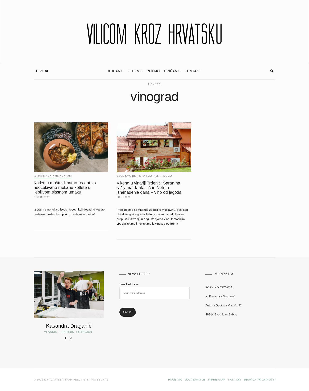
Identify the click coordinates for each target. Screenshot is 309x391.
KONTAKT (193, 71)
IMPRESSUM (216, 379)
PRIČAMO (172, 71)
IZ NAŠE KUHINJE (46, 175)
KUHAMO (116, 71)
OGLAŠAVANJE (195, 379)
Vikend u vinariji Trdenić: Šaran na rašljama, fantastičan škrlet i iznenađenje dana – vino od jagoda (149, 188)
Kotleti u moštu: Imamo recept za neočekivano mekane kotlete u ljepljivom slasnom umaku (65, 187)
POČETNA (175, 379)
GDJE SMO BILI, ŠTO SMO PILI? (138, 175)
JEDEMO (135, 71)
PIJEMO (153, 71)
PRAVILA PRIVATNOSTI (259, 379)
